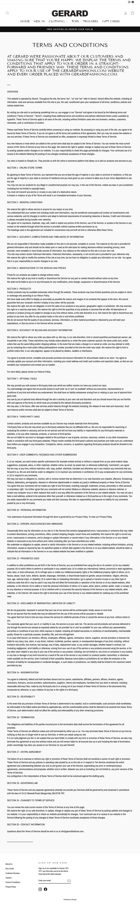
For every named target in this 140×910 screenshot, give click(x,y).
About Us (8, 864)
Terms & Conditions (12, 882)
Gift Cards (111, 21)
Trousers (90, 21)
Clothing (57, 21)
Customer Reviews (12, 873)
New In (39, 21)
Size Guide (9, 868)
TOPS (75, 21)
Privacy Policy (10, 886)
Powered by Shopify (70, 899)
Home (25, 21)
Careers (8, 877)
